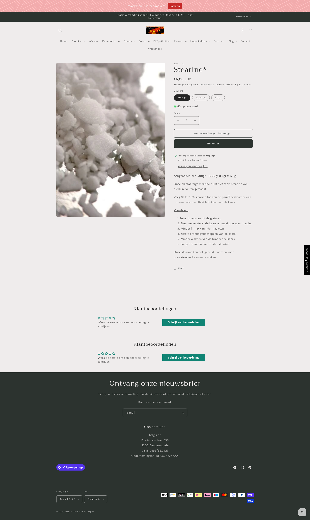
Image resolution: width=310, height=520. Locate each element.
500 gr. (182, 97)
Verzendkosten (207, 85)
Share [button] (180, 268)
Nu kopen (213, 143)
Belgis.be (69, 512)
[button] (60, 30)
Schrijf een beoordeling (183, 322)
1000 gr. (201, 97)
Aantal (177, 113)
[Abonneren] (183, 413)
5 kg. (218, 97)
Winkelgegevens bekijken (193, 166)
